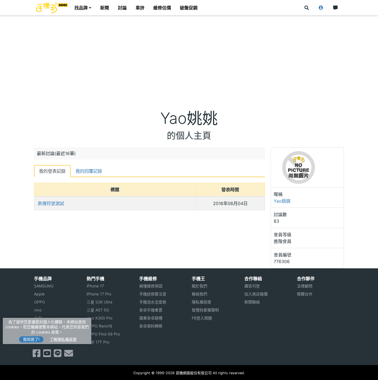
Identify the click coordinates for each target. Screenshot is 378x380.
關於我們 (199, 286)
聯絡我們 (199, 294)
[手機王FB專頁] (36, 355)
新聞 (104, 8)
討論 (122, 8)
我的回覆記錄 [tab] (89, 171)
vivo (38, 310)
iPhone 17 (95, 286)
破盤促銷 (189, 8)
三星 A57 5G (98, 310)
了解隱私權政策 (63, 339)
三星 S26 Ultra (99, 302)
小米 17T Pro (98, 342)
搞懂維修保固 (150, 286)
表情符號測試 (51, 203)
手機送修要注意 (152, 294)
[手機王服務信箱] (68, 355)
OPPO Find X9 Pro (103, 334)
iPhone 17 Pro (99, 294)
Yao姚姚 (282, 201)
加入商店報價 (256, 294)
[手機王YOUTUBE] (47, 355)
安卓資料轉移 (150, 326)
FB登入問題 (202, 318)
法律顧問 (304, 286)
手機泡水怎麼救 (152, 302)
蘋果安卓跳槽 (150, 318)
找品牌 (81, 8)
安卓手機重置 (150, 310)
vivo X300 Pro (99, 318)
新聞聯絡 (252, 302)
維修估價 (162, 8)
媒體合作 (304, 294)
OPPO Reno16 (99, 326)
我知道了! (31, 339)
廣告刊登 (252, 286)
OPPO (39, 302)
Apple (39, 294)
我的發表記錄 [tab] (52, 171)
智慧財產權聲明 (205, 310)
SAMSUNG (43, 286)
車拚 (140, 8)
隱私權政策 (201, 302)
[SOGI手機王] (52, 8)
